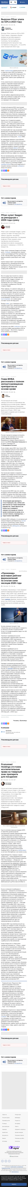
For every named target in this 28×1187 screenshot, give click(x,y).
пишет (7, 303)
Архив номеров (19, 1132)
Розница (4, 1123)
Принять (14, 1184)
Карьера (4, 1129)
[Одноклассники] (8, 170)
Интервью (17, 1123)
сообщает (8, 252)
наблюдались (16, 526)
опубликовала (9, 70)
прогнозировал (5, 299)
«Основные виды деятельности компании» (14, 1152)
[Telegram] (2, 170)
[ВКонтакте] (6, 170)
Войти (23, 2)
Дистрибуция (5, 1126)
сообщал (3, 1016)
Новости (7, 16)
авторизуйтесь (18, 204)
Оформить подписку (20, 1129)
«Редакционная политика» (14, 1153)
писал (19, 136)
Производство (13, 16)
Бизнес (4, 1138)
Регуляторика (13, 212)
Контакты (17, 1141)
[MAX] (4, 170)
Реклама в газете (19, 1135)
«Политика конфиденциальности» (14, 1151)
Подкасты (17, 1120)
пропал (23, 521)
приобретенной (5, 164)
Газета (16, 1126)
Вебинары (17, 1117)
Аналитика (5, 1132)
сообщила (20, 166)
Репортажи (18, 1114)
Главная (2, 16)
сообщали (17, 326)
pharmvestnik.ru (15, 1171)
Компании (5, 728)
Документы (5, 1135)
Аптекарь (4, 1141)
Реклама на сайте (19, 1138)
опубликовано (22, 850)
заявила (15, 148)
